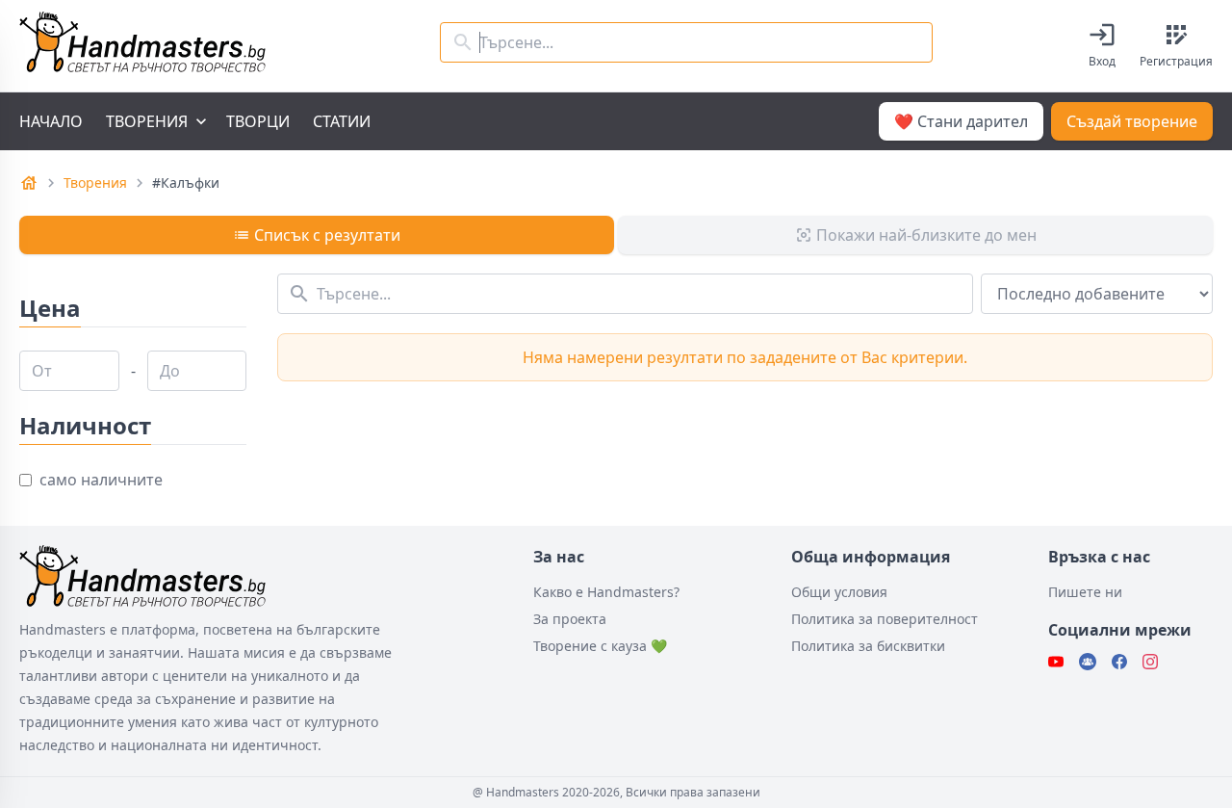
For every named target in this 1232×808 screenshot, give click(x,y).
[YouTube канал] (1056, 661)
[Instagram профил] (1150, 661)
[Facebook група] (1087, 661)
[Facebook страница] (1119, 661)
